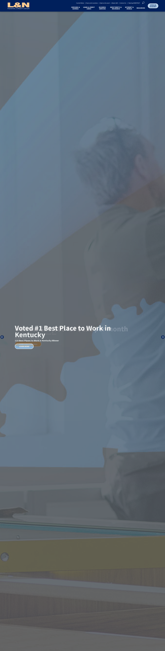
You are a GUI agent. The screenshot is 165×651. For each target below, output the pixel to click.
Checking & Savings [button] (75, 8)
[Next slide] (163, 337)
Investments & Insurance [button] (116, 8)
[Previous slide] (2, 337)
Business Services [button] (102, 8)
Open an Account (105, 3)
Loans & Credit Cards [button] (89, 8)
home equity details (28, 344)
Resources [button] (141, 8)
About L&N (115, 3)
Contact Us (123, 3)
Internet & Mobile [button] (129, 8)
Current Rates (80, 3)
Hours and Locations (92, 3)
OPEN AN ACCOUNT (153, 6)
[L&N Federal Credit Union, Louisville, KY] (18, 6)
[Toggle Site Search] (143, 2)
